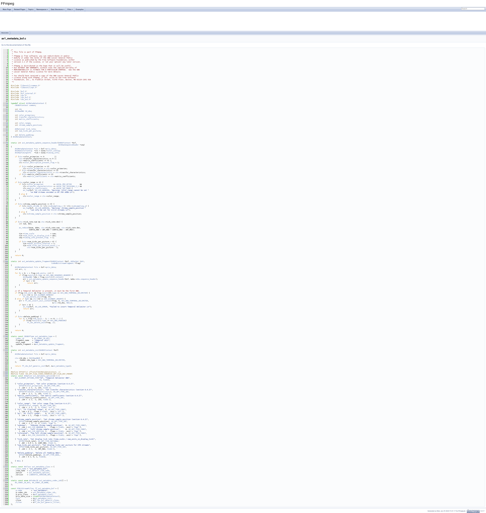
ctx (36, 149)
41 (5, 129)
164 (5, 372)
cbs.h (23, 95)
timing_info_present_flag (36, 238)
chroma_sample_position (30, 125)
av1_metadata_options (43, 376)
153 (5, 350)
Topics (30, 9)
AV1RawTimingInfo (23, 153)
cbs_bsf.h (25, 97)
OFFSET (22, 386)
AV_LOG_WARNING (42, 190)
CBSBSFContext (21, 105)
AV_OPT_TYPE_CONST (57, 409)
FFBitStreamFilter (25, 488)
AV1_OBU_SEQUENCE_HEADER (58, 275)
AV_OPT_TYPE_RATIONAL (48, 441)
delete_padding (26, 135)
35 (5, 117)
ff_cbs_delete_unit (32, 297)
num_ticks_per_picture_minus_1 (42, 245)
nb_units (41, 273)
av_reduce (23, 228)
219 (5, 480)
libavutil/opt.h (28, 87)
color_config (53, 151)
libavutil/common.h (30, 86)
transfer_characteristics (31, 117)
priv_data (50, 149)
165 (5, 374)
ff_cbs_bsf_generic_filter (46, 502)
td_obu (28, 111)
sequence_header (88, 279)
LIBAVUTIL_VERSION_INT (39, 475)
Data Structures (57, 9)
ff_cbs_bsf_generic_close (46, 500)
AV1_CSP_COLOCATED (36, 435)
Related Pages (19, 9)
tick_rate (30, 129)
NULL (69, 303)
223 (5, 488)
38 (5, 123)
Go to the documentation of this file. (16, 45)
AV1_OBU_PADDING (58, 320)
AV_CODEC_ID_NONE (40, 482)
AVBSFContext (64, 143)
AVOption (28, 376)
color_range (24, 123)
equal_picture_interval (39, 243)
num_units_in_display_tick (36, 236)
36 (5, 119)
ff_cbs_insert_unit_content (38, 301)
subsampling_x (56, 206)
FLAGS (45, 380)
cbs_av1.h (25, 99)
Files (69, 9)
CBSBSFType (29, 336)
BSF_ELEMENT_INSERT (53, 299)
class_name (21, 469)
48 (5, 143)
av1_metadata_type (43, 336)
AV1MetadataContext (35, 103)
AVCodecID (33, 480)
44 (5, 135)
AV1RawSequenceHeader (68, 145)
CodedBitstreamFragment (62, 263)
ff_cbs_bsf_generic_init (33, 366)
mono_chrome (33, 206)
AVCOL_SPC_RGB (63, 188)
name (20, 490)
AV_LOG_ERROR (41, 307)
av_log (26, 190)
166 (5, 376)
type (40, 275)
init (18, 498)
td (20, 109)
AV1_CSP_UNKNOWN (35, 427)
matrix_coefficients (28, 119)
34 (5, 115)
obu (78, 279)
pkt (82, 261)
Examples (80, 9)
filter (19, 502)
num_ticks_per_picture (29, 131)
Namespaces (41, 9)
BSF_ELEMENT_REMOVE (43, 295)
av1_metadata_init (30, 350)
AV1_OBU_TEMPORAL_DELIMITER (73, 293)
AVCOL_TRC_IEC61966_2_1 (67, 186)
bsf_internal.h (28, 93)
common (32, 105)
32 (5, 111)
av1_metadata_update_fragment (36, 261)
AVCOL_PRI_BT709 (64, 184)
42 (5, 131)
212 (5, 467)
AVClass (27, 467)
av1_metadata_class (41, 467)
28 (5, 103)
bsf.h (23, 91)
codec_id (20, 338)
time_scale (29, 234)
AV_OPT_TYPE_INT (51, 386)
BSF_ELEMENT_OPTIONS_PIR (26, 378)
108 (5, 261)
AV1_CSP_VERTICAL (36, 431)
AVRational (20, 129)
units (31, 275)
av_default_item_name (39, 471)
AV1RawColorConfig (23, 151)
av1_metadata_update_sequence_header (39, 143)
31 (5, 109)
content (59, 277)
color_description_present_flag (39, 163)
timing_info (52, 153)
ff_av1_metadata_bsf (44, 488)
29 (5, 105)
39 (5, 125)
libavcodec (5, 33)
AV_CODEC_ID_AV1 (41, 338)
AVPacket (75, 261)
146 (5, 336)
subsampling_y (79, 206)
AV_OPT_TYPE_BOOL (51, 455)
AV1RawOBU (19, 111)
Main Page (7, 9)
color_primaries (26, 115)
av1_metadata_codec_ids (50, 480)
